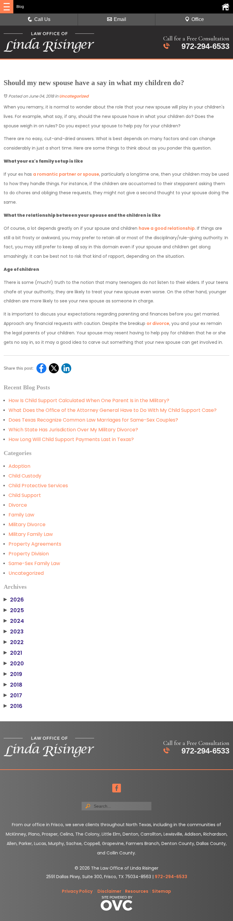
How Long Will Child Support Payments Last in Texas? (71, 439)
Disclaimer (109, 891)
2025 (14, 610)
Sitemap (161, 891)
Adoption (19, 466)
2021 (13, 653)
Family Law (21, 514)
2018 (13, 685)
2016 (13, 706)
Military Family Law (30, 534)
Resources (136, 891)
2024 (14, 621)
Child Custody (24, 475)
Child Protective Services (38, 485)
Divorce (17, 505)
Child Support (24, 495)
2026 (14, 600)
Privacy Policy (77, 891)
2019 (13, 674)
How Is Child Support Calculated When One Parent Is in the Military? (88, 400)
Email (120, 19)
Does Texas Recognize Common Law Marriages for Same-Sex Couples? (93, 419)
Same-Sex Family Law (34, 563)
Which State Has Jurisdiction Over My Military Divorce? (73, 429)
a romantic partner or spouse (66, 174)
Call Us (42, 19)
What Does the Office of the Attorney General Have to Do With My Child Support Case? (112, 410)
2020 (14, 664)
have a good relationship (167, 228)
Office (197, 19)
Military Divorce (27, 524)
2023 (14, 632)
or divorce (158, 323)
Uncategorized (74, 96)
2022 (14, 642)
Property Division (28, 553)
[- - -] (6, 6)
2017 (13, 695)
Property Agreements (34, 543)
